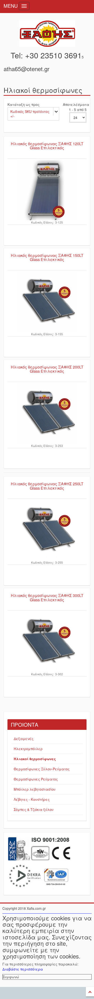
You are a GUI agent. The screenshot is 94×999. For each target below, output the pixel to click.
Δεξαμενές (24, 738)
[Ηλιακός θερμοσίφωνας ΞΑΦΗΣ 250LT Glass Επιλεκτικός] (47, 530)
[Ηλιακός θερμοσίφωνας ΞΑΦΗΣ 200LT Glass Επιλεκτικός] (47, 413)
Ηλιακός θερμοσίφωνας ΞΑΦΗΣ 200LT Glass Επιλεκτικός (47, 369)
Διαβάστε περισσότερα (22, 969)
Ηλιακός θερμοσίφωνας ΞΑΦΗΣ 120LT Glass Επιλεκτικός (47, 146)
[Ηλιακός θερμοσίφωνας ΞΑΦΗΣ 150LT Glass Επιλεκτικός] (47, 302)
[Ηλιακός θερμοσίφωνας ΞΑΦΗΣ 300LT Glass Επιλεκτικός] (47, 642)
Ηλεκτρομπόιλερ (28, 748)
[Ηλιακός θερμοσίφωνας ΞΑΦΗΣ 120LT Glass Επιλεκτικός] (47, 190)
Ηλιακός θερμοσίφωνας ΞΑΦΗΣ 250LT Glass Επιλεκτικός (47, 486)
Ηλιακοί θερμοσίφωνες (35, 758)
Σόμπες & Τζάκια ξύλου (34, 809)
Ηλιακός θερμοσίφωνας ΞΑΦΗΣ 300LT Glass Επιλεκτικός (47, 597)
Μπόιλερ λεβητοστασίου (34, 789)
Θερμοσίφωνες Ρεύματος (36, 779)
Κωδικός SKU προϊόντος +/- (29, 113)
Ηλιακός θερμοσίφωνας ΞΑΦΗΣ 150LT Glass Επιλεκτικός (47, 257)
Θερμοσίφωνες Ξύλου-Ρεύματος (42, 768)
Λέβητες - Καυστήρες (32, 799)
